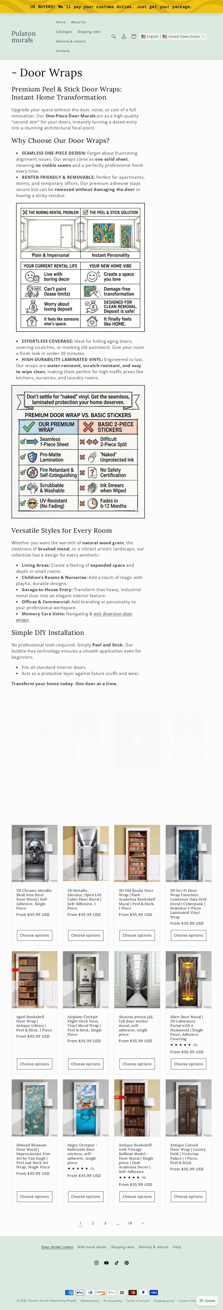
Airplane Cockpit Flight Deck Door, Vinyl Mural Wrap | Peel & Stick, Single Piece (85, 1025)
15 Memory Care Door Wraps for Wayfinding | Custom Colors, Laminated (133, 786)
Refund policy (90, 1300)
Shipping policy (164, 1300)
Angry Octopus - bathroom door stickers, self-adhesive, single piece (83, 1154)
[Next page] (142, 1223)
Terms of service (138, 1300)
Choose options (34, 813)
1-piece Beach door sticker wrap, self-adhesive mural (33, 782)
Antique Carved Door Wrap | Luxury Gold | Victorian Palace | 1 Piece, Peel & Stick (188, 1154)
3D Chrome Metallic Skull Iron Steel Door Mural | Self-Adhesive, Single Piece (34, 899)
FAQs (177, 1247)
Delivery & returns (154, 1247)
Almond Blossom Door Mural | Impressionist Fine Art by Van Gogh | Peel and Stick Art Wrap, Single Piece (33, 1156)
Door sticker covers (57, 1247)
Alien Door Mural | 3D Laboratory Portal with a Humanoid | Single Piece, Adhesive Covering (186, 1027)
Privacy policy (113, 1300)
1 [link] (80, 1223)
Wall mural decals (92, 1247)
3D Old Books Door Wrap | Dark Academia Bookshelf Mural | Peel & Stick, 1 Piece (137, 899)
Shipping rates (122, 1247)
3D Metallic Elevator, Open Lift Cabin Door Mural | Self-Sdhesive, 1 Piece (84, 899)
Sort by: (138, 700)
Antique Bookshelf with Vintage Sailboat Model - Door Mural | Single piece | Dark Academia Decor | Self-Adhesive (136, 1158)
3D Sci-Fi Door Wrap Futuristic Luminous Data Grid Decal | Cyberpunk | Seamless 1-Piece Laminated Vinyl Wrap (188, 903)
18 (130, 1223)
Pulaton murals (39, 1300)
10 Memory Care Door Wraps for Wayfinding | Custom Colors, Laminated (82, 786)
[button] (114, 36)
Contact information (192, 1300)
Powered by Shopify (63, 1300)
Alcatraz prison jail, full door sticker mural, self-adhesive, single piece (136, 1025)
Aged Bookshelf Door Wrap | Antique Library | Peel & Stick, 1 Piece (34, 1023)
